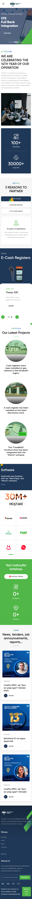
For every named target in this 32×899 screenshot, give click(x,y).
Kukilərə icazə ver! (26, 891)
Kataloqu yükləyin (17, 576)
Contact (4, 847)
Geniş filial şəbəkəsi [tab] (16, 205)
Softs (3, 840)
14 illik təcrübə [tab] (16, 198)
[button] (3, 317)
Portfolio (4, 837)
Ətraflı (10, 695)
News (3, 844)
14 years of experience (16, 229)
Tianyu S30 (12, 292)
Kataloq (3, 854)
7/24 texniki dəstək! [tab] (16, 211)
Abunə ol (25, 877)
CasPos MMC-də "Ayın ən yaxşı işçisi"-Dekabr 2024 (15, 688)
